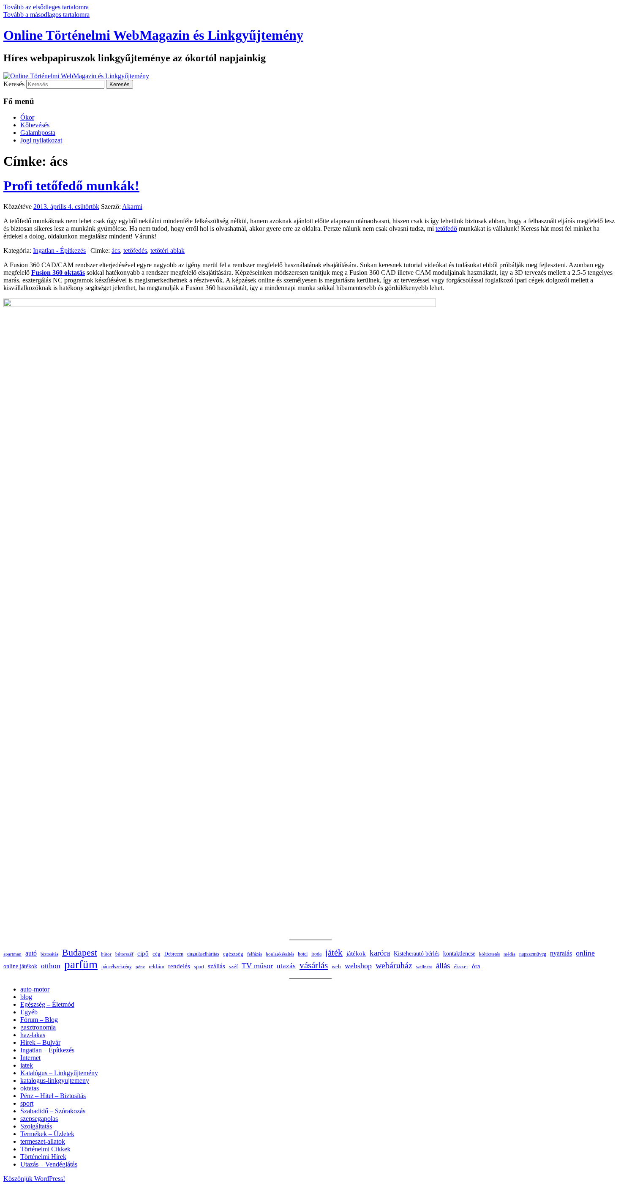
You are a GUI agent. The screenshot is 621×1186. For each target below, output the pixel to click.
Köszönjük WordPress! (34, 1178)
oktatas (29, 1088)
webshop (358, 965)
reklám (156, 967)
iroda (316, 954)
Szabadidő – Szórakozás (52, 1111)
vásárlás (314, 965)
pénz (140, 966)
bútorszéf (124, 953)
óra (476, 966)
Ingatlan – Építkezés (47, 1050)
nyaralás (561, 953)
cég (157, 953)
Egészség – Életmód (47, 1004)
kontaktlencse (459, 953)
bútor (106, 953)
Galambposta (37, 132)
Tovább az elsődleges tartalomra (46, 7)
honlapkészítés (280, 953)
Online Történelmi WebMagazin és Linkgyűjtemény (153, 35)
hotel (303, 954)
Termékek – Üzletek (47, 1133)
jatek (26, 1065)
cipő (143, 953)
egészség (233, 953)
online (585, 953)
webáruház (394, 965)
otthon (50, 966)
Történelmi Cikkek (45, 1149)
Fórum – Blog (39, 1019)
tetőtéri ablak (167, 250)
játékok (356, 953)
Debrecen (173, 954)
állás (443, 965)
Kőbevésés (34, 125)
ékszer (461, 966)
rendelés (179, 966)
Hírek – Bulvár (40, 1042)
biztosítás (49, 953)
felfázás (254, 953)
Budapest (79, 952)
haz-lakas (32, 1034)
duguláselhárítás (203, 954)
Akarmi (132, 206)
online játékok (20, 966)
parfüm (81, 964)
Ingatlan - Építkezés (59, 250)
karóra (380, 952)
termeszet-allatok (42, 1141)
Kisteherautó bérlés (416, 953)
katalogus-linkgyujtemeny (54, 1080)
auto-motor (34, 989)
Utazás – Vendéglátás (48, 1164)
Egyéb (29, 1012)
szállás (216, 966)
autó (31, 953)
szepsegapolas (39, 1118)
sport (199, 967)
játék (334, 953)
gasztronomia (38, 1027)
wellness (424, 966)
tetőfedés (135, 250)
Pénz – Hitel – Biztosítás (53, 1095)
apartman (12, 953)
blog (26, 996)
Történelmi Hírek (43, 1156)
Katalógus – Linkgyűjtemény (59, 1072)
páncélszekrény (116, 967)
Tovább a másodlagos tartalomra (46, 14)
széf (233, 966)
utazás (286, 966)
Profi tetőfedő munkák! (71, 185)
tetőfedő (446, 228)
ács (116, 250)
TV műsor (257, 965)
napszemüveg (532, 954)
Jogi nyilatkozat (41, 140)
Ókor (27, 117)
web (336, 967)
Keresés (14, 84)
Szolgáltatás (36, 1126)
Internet (30, 1057)
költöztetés (489, 954)
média (509, 954)
